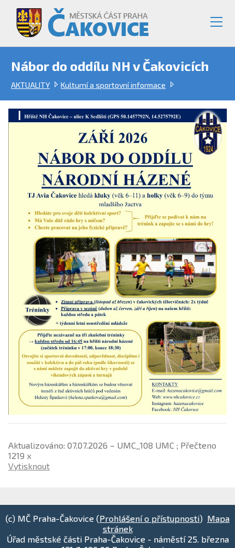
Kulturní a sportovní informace (113, 85)
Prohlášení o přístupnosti (149, 518)
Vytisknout (29, 466)
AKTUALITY (30, 85)
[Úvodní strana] (77, 18)
